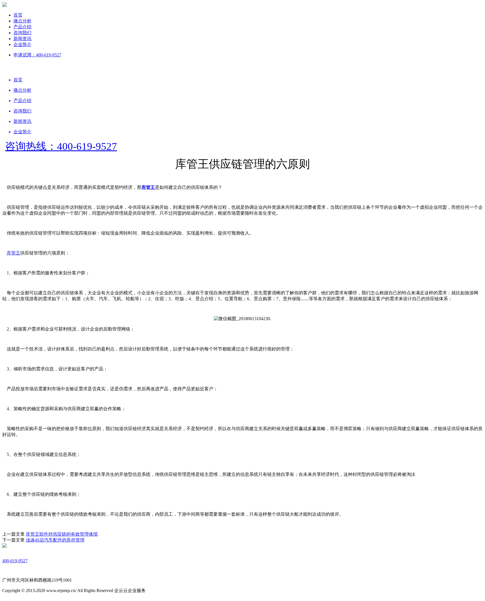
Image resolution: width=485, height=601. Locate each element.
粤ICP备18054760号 (165, 590)
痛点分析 (22, 21)
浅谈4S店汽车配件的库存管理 (55, 540)
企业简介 (22, 44)
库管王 (13, 253)
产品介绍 (22, 26)
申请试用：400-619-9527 (37, 54)
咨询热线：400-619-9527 (61, 146)
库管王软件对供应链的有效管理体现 (62, 534)
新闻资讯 (22, 38)
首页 (17, 15)
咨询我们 (22, 32)
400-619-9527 (15, 560)
